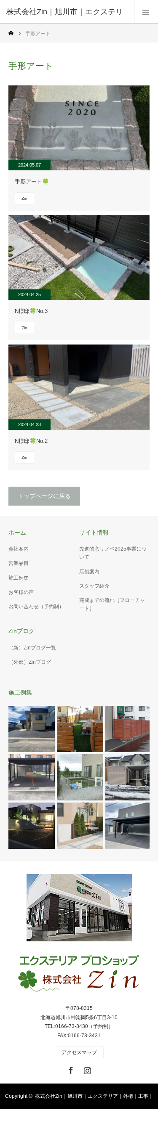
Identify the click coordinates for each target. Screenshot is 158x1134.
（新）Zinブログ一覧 (32, 648)
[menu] (146, 12)
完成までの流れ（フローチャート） (112, 604)
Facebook (70, 1068)
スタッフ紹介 (94, 586)
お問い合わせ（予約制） (36, 606)
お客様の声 (21, 592)
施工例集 (18, 578)
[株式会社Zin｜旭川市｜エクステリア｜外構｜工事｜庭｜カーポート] (79, 974)
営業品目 (18, 563)
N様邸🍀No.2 (31, 441)
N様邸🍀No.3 (31, 311)
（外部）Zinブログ (29, 662)
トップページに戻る (44, 496)
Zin (24, 198)
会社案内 (18, 549)
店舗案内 (89, 572)
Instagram (86, 1068)
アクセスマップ (79, 1052)
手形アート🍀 (32, 181)
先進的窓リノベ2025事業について (113, 553)
